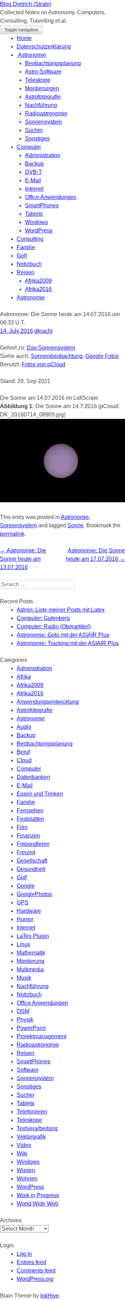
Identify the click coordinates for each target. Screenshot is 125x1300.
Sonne (75, 525)
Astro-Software (43, 72)
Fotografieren (33, 844)
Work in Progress (38, 1195)
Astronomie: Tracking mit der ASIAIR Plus (68, 643)
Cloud (24, 760)
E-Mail (33, 180)
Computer (29, 147)
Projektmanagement (41, 1036)
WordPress (38, 231)
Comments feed (36, 1271)
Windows (36, 222)
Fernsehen (30, 810)
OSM (23, 1011)
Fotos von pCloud (43, 364)
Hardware (29, 911)
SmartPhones (42, 205)
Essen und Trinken (40, 794)
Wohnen (27, 1179)
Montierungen (42, 88)
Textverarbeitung (37, 1128)
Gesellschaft (32, 861)
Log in (24, 1254)
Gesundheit (31, 869)
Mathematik (31, 953)
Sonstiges (37, 139)
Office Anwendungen (50, 197)
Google (26, 886)
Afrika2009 (38, 281)
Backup (34, 164)
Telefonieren (32, 1112)
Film (22, 827)
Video (24, 1145)
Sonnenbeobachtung (57, 356)
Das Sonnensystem (51, 348)
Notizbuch (29, 264)
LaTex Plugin (33, 936)
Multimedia (30, 969)
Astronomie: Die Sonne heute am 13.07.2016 (23, 559)
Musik (24, 978)
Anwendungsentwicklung (48, 702)
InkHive (49, 1296)
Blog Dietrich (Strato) (25, 4)
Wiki (22, 1153)
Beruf (23, 752)
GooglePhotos (34, 894)
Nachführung (41, 105)
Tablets (34, 214)
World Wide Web (37, 1204)
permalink (12, 534)
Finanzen (28, 836)
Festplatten (30, 819)
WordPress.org (35, 1279)
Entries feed (31, 1262)
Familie (26, 247)
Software (28, 1070)
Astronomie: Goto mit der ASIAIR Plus (63, 635)
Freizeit (26, 852)
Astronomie (31, 55)
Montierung (30, 961)
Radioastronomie (46, 113)
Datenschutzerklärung (44, 46)
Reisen (25, 272)
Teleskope (37, 80)
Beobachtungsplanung (53, 63)
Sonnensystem (43, 122)
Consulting (30, 239)
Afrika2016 (38, 289)
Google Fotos (102, 356)
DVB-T (33, 172)
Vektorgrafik (31, 1137)
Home (24, 38)
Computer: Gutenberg (43, 618)
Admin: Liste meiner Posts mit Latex (61, 610)
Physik (25, 1020)
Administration (42, 155)
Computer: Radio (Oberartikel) (54, 626)
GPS (22, 902)
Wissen (26, 1170)
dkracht (43, 331)
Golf (22, 256)
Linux (23, 944)
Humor (25, 919)
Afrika (24, 677)
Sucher (34, 130)
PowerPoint (31, 1028)
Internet (34, 189)
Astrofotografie (43, 97)
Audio (24, 727)
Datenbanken (33, 777)
